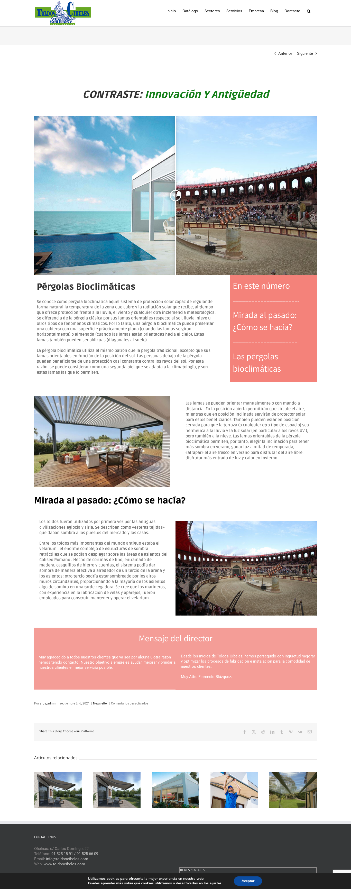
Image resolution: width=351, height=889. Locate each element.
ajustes (215, 883)
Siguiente (305, 53)
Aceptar (248, 880)
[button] (308, 10)
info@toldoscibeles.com (67, 859)
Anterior (285, 53)
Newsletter (100, 703)
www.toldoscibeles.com (64, 864)
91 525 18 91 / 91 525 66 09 (74, 853)
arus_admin (48, 703)
